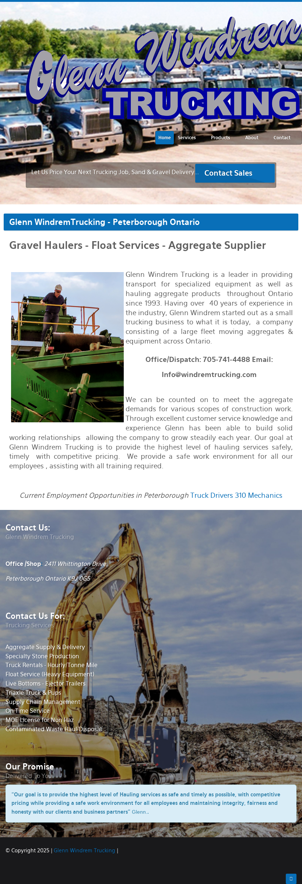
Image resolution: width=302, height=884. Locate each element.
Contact (282, 137)
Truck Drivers (211, 495)
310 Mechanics (258, 495)
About (252, 137)
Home (164, 137)
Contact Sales (228, 173)
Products (220, 137)
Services (187, 137)
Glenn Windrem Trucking (84, 850)
